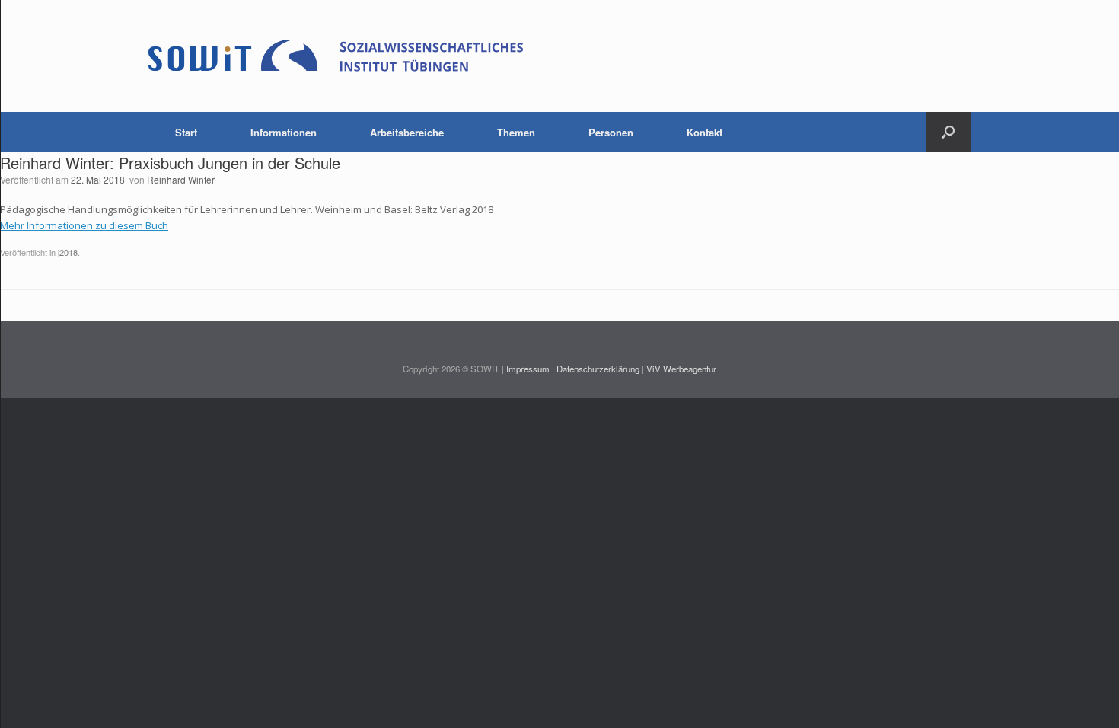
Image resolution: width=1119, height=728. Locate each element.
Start (186, 132)
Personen (610, 132)
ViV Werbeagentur (681, 368)
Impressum (528, 368)
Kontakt (704, 132)
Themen (516, 132)
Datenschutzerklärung (597, 368)
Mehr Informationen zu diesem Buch (84, 225)
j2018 (68, 252)
